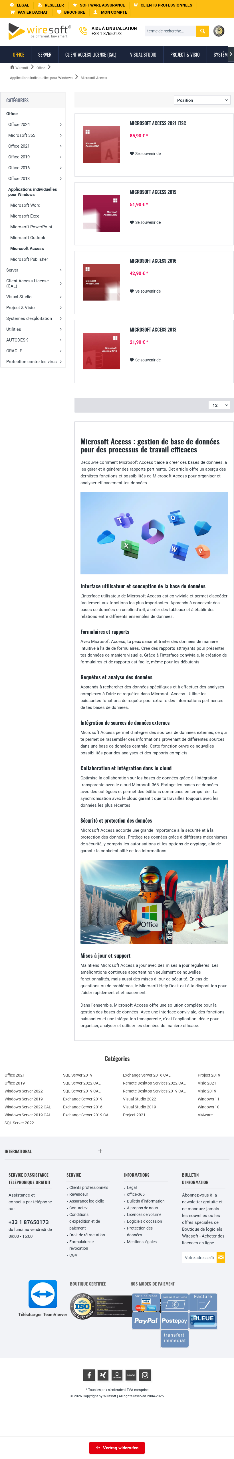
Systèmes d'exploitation (29, 318)
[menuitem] (29, 12)
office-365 (136, 1194)
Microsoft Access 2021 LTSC (158, 123)
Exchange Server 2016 (82, 1107)
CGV (73, 1255)
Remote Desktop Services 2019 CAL (154, 1091)
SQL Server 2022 (19, 1123)
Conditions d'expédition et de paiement (84, 1221)
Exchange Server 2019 (82, 1099)
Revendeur (78, 1194)
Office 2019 (19, 157)
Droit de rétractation (87, 1235)
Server (12, 270)
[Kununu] (131, 1375)
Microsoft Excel (25, 216)
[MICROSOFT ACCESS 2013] (101, 351)
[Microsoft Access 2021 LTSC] (101, 144)
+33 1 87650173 (29, 1222)
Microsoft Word (25, 205)
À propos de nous (142, 1208)
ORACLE (14, 350)
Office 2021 (19, 146)
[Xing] (103, 1375)
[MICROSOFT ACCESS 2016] (101, 282)
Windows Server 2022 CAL (28, 1107)
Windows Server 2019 (24, 1099)
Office (12, 113)
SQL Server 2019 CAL (82, 1091)
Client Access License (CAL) (27, 283)
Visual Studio (19, 296)
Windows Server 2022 (24, 1091)
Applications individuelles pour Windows (32, 192)
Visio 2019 (207, 1091)
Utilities (13, 329)
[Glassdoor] (117, 1375)
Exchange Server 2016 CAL (147, 1075)
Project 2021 (134, 1115)
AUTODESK (17, 340)
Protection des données (140, 1231)
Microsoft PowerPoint (31, 226)
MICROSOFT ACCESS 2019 (153, 192)
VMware (205, 1115)
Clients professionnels (88, 1187)
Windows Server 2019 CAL (28, 1115)
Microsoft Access (27, 248)
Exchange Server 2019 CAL (87, 1115)
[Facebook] (89, 1375)
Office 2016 (19, 167)
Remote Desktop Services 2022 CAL (154, 1083)
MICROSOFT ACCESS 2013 (153, 330)
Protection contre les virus (31, 361)
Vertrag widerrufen (120, 1447)
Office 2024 (19, 124)
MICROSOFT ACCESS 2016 (153, 261)
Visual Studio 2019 (139, 1107)
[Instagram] (145, 1375)
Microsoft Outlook (27, 237)
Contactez (78, 1208)
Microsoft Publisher (29, 259)
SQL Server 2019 (77, 1075)
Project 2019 (209, 1075)
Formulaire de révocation (81, 1245)
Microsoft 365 (21, 135)
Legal (132, 1187)
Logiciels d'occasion (144, 1221)
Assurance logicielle (86, 1201)
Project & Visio (20, 307)
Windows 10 (208, 1107)
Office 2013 (19, 178)
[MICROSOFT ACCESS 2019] (101, 213)
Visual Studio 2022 (139, 1099)
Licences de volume (144, 1214)
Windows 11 (208, 1099)
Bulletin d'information (146, 1201)
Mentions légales (142, 1241)
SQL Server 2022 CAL (82, 1083)
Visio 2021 (207, 1083)
